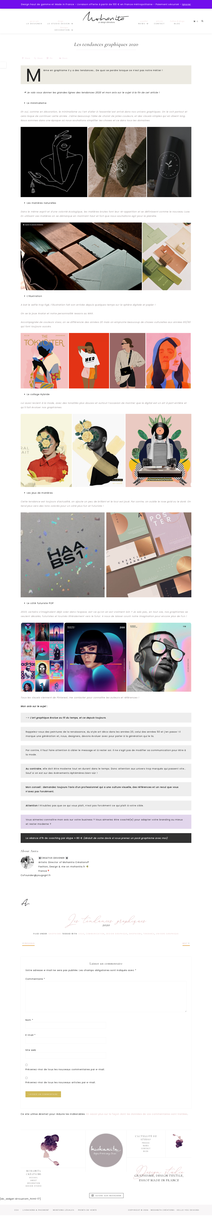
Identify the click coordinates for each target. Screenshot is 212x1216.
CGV (16, 1210)
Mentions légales (63, 1210)
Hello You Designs (188, 1210)
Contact (146, 1148)
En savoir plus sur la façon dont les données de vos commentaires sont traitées (136, 1114)
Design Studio (34, 1186)
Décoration (33, 1183)
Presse (146, 1143)
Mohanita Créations (106, 20)
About (33, 1180)
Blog (146, 1151)
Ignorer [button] (186, 4)
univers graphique (167, 934)
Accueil (33, 1177)
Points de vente (87, 1210)
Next (185, 943)
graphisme (135, 934)
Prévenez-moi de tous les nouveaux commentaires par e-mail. (65, 1069)
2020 (81, 934)
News (146, 1146)
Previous (29, 943)
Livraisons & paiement (36, 1210)
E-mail (30, 1035)
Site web (30, 1050)
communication (95, 934)
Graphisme (55, 934)
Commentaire (35, 978)
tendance (148, 934)
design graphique (117, 934)
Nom (29, 1020)
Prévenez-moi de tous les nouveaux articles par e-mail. (60, 1082)
